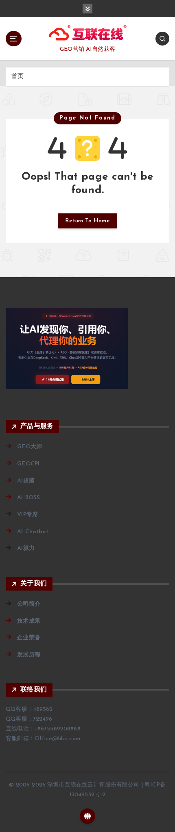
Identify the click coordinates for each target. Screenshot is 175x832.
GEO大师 (29, 447)
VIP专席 (27, 515)
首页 (17, 77)
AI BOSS (28, 498)
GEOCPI (28, 464)
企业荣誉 (28, 638)
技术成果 (28, 621)
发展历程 (28, 655)
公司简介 (28, 604)
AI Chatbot (32, 532)
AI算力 (26, 548)
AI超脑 (26, 481)
